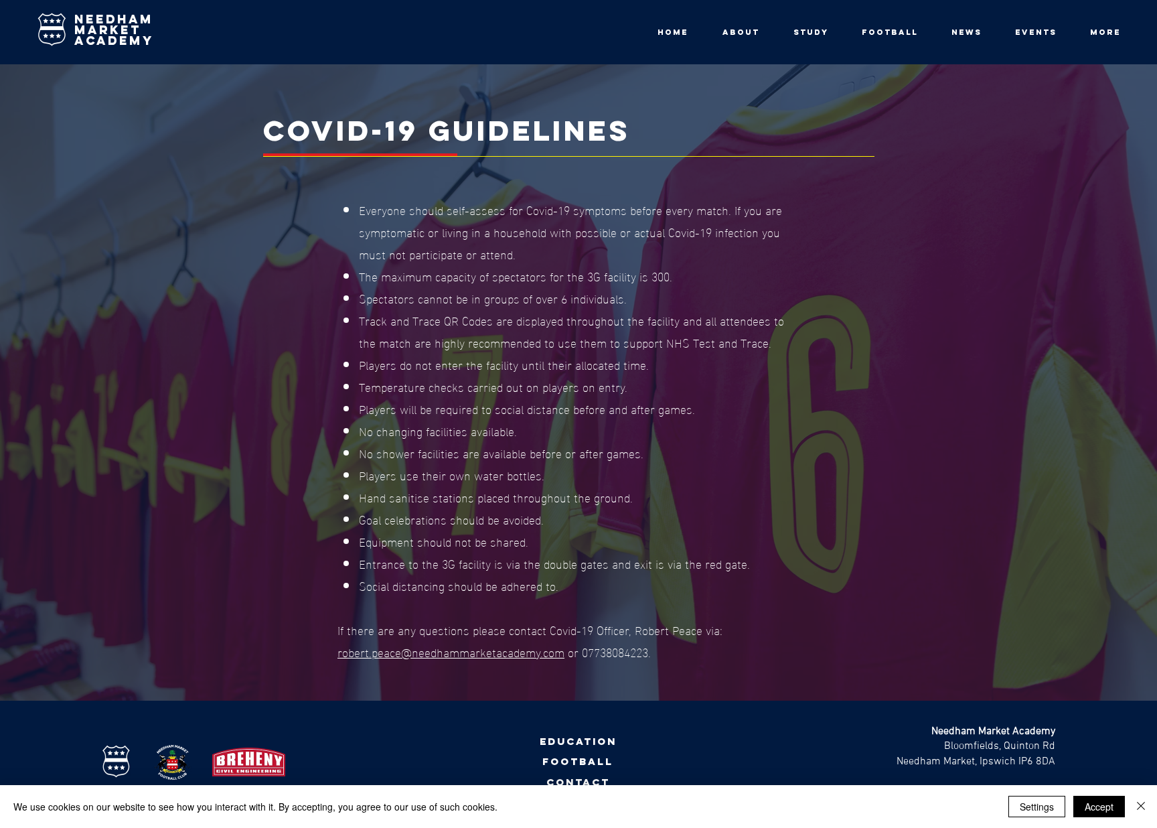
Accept (1099, 806)
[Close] (1141, 806)
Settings (1037, 806)
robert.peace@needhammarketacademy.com (450, 651)
